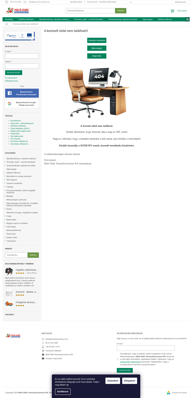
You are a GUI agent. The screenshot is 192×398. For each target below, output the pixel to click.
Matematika (11, 220)
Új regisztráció (11, 78)
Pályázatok (15, 133)
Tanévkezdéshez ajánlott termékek (20, 165)
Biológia (9, 196)
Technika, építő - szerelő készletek (20, 162)
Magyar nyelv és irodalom (17, 223)
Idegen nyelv (11, 237)
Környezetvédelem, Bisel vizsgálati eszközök (20, 191)
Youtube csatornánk (53, 358)
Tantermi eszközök (14, 183)
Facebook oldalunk (53, 351)
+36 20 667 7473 (52, 347)
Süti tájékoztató (16, 136)
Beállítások (62, 391)
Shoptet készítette (179, 392)
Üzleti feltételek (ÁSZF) (20, 128)
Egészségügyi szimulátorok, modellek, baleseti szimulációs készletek (22, 204)
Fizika (8, 216)
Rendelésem (76, 2)
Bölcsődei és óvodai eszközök (18, 176)
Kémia (9, 209)
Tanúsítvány (15, 139)
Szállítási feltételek (18, 126)
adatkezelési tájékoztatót (130, 362)
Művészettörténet (13, 230)
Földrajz (9, 187)
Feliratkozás (125, 370)
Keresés (120, 10)
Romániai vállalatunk (19, 141)
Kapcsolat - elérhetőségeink (101, 2)
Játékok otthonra (13, 173)
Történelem (11, 241)
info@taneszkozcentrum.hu (56, 339)
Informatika (11, 227)
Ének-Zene (11, 234)
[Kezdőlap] (96, 40)
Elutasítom (112, 381)
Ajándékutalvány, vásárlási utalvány (21, 158)
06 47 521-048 (51, 343)
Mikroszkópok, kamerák (16, 200)
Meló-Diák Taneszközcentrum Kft (59, 354)
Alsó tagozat (11, 180)
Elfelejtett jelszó (11, 81)
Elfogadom (129, 381)
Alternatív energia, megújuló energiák (22, 212)
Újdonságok (11, 169)
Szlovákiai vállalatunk (19, 144)
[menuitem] (9, 19)
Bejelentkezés (13, 72)
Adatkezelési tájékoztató (20, 131)
